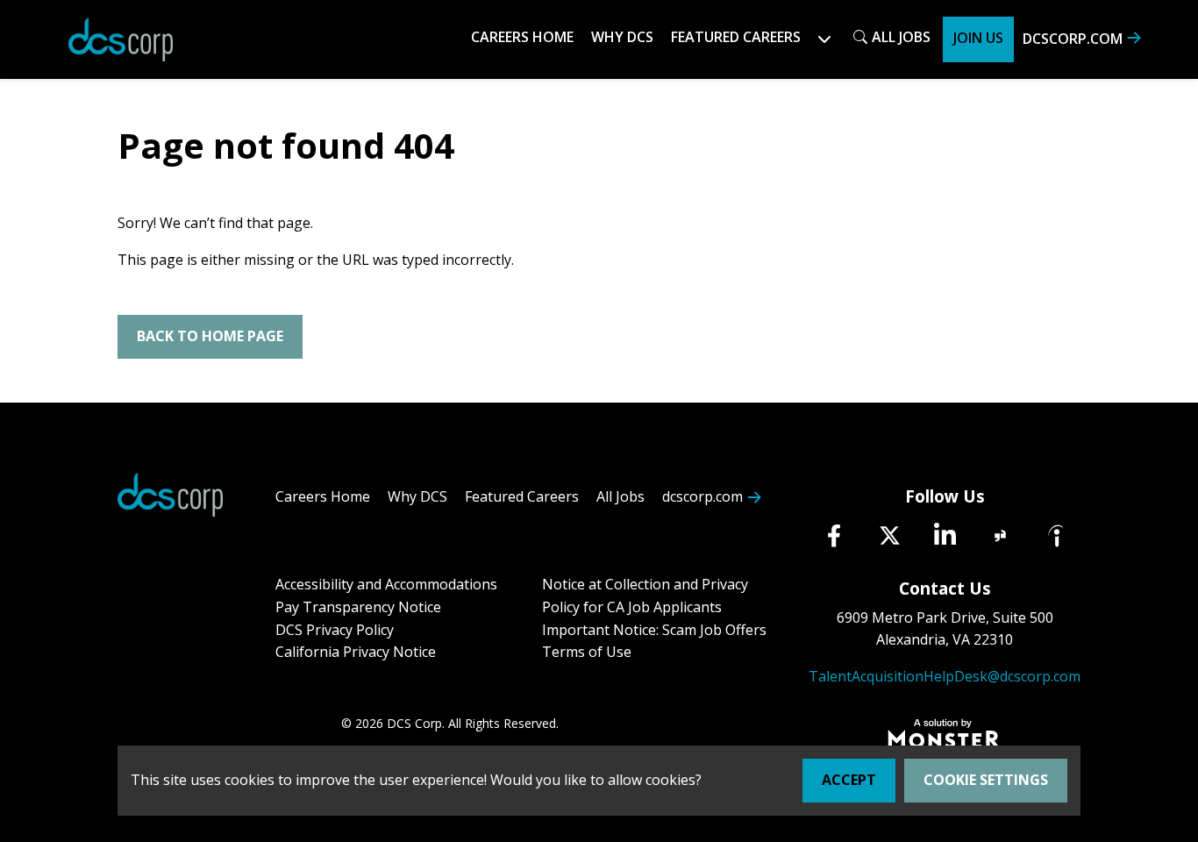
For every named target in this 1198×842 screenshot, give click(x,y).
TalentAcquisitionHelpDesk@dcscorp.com (944, 676)
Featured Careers (522, 496)
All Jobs (901, 36)
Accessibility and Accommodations (386, 584)
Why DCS (622, 36)
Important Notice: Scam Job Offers (654, 629)
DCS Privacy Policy (334, 629)
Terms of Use (586, 651)
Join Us (978, 37)
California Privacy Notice (355, 651)
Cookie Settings (985, 779)
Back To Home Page (210, 336)
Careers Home (522, 36)
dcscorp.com (1073, 38)
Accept (849, 779)
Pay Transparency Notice (358, 607)
